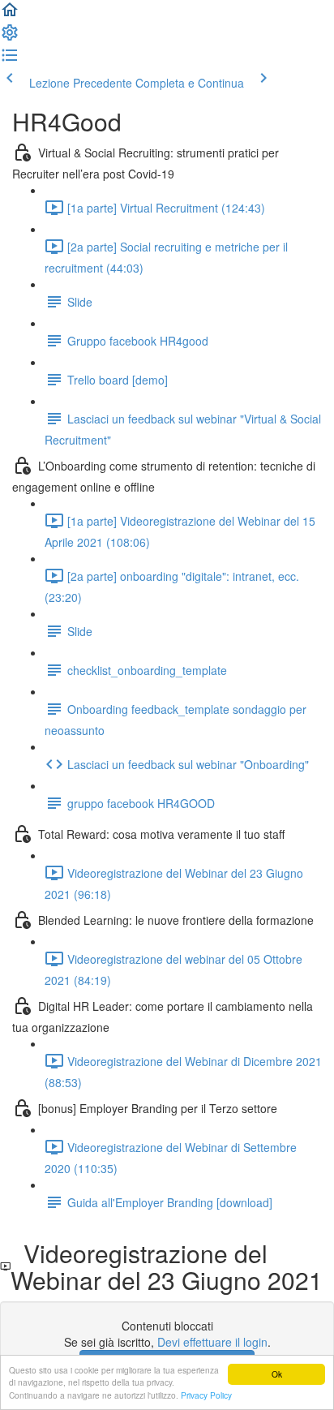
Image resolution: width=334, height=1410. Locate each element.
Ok (277, 1374)
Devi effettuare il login (212, 1342)
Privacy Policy (206, 1395)
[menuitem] (9, 37)
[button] (9, 14)
